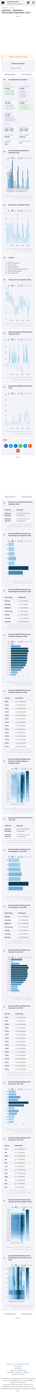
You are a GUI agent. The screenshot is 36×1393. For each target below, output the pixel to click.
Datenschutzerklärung (22, 1364)
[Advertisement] (18, 35)
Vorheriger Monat (10, 74)
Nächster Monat (27, 74)
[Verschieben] (15, 158)
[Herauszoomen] (21, 158)
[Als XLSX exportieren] (30, 158)
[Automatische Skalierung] (24, 158)
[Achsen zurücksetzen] (27, 158)
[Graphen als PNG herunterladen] (9, 158)
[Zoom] (12, 158)
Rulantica (12, 7)
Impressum (10, 1364)
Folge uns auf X (18, 1366)
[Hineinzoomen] (18, 158)
